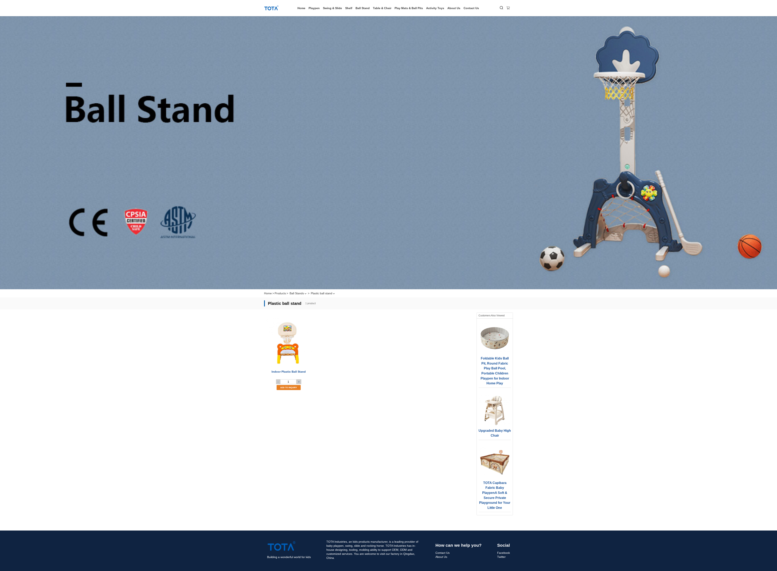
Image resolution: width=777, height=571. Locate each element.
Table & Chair (382, 8)
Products (280, 293)
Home (301, 8)
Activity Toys (435, 8)
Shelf (348, 8)
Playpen (314, 8)
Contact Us (471, 8)
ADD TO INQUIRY (288, 387)
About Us (453, 8)
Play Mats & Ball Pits (409, 8)
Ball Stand (363, 8)
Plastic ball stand (321, 293)
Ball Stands (297, 293)
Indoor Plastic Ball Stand (289, 371)
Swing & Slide (332, 8)
